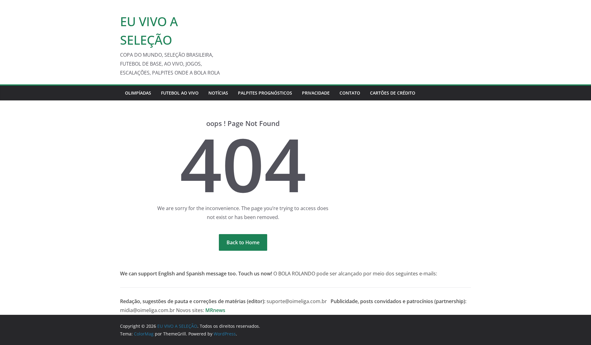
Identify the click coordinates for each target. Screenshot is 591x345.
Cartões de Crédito (392, 93)
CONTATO (350, 93)
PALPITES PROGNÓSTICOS (265, 93)
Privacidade (316, 93)
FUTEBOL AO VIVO (180, 93)
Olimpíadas (138, 93)
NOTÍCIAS (218, 93)
